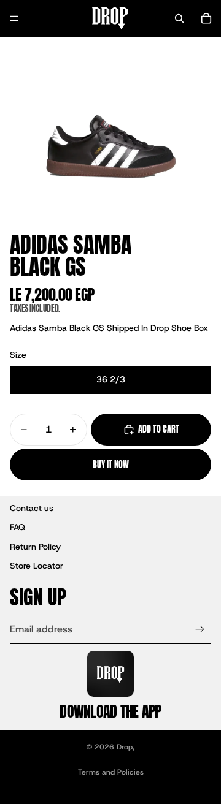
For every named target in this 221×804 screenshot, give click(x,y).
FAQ (17, 527)
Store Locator (36, 565)
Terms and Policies (111, 772)
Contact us (31, 508)
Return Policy (35, 546)
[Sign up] (199, 629)
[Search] (179, 18)
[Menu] (14, 18)
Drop (125, 747)
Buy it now (111, 464)
